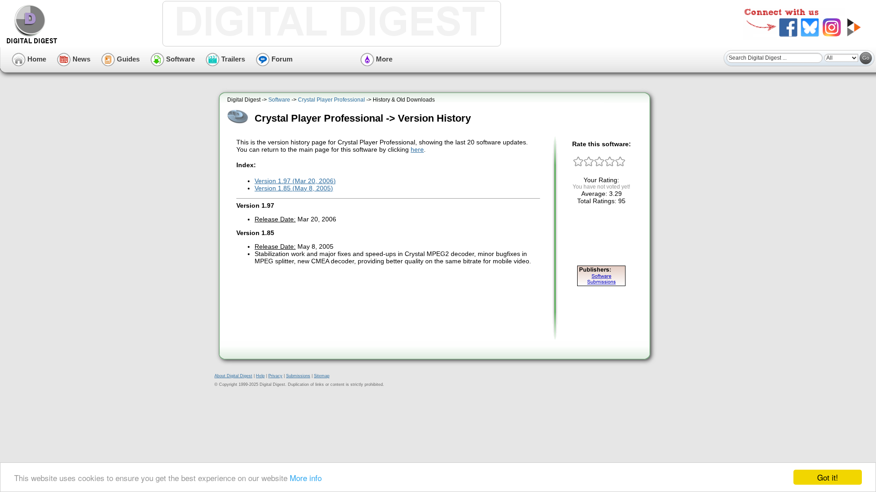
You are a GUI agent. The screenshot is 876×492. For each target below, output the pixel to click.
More (383, 59)
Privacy (275, 376)
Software (179, 59)
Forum (281, 59)
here (417, 149)
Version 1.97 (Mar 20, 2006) (295, 180)
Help (260, 376)
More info (306, 477)
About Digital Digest (233, 376)
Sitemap (321, 376)
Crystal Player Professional (331, 100)
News (80, 59)
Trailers (232, 59)
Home (36, 59)
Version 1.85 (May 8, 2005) (294, 188)
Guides (127, 59)
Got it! (827, 477)
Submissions (298, 376)
